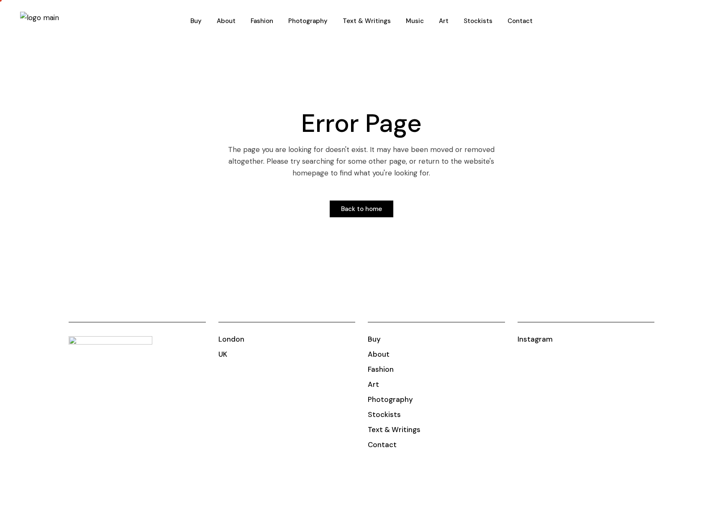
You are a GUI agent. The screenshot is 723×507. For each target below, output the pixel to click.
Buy (374, 339)
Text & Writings (394, 429)
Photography (390, 399)
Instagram (535, 339)
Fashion (381, 369)
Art (373, 384)
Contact (382, 444)
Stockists (384, 414)
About (379, 354)
